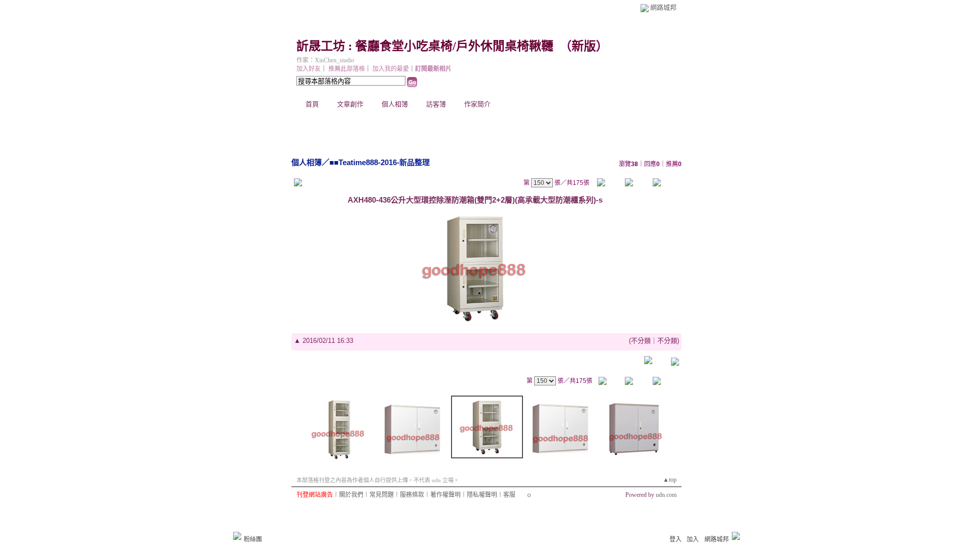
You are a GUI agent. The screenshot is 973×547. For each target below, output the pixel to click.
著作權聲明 (445, 494)
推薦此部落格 (346, 68)
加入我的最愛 (390, 68)
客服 (509, 494)
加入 (693, 539)
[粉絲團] (237, 536)
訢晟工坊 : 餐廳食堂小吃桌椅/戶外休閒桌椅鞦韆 (424, 46)
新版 (584, 46)
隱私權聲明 (482, 494)
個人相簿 (395, 104)
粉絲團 (253, 539)
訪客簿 (436, 104)
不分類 (641, 340)
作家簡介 (477, 104)
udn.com (666, 494)
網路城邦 (663, 7)
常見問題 (381, 494)
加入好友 (308, 68)
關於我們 (351, 494)
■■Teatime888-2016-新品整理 (379, 162)
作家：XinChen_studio (325, 60)
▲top (670, 479)
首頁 (312, 104)
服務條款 (412, 494)
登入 (675, 539)
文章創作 (350, 104)
